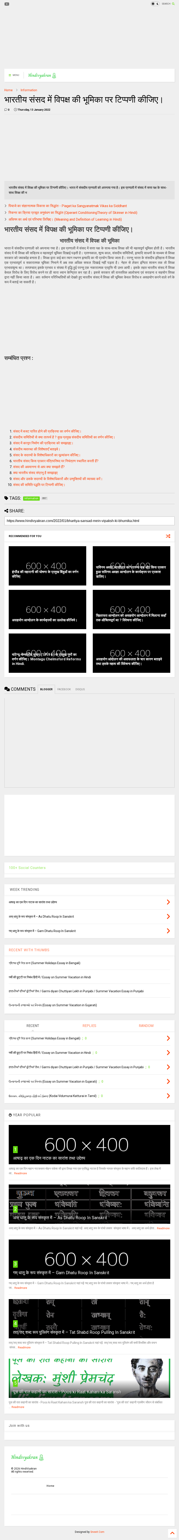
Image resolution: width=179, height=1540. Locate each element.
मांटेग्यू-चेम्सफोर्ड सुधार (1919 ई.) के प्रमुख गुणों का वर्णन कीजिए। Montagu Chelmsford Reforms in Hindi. (46, 659)
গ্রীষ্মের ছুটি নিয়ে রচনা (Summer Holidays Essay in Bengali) (44, 963)
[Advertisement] (89, 38)
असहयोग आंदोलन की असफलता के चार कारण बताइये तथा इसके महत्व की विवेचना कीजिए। (129, 661)
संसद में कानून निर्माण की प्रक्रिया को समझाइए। (43, 443)
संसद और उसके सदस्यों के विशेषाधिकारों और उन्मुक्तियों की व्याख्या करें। (58, 479)
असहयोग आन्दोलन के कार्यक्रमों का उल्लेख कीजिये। (44, 620)
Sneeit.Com (97, 1531)
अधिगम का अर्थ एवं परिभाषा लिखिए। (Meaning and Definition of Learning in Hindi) (65, 219)
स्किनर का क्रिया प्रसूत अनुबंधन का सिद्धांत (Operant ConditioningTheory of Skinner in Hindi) (73, 213)
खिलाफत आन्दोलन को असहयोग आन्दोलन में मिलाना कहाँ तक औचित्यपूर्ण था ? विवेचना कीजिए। (131, 617)
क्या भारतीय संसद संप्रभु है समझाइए (35, 473)
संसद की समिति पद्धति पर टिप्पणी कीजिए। (39, 485)
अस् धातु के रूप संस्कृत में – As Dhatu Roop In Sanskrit (60, 1217)
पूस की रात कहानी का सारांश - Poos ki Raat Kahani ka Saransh (67, 1391)
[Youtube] (6, 4)
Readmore (20, 1173)
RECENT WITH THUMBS (29, 950)
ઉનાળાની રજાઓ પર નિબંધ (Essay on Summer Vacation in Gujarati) (53, 1005)
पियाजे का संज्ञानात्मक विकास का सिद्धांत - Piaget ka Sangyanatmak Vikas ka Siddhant (68, 206)
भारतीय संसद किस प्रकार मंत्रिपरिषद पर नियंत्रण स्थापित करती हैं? (55, 461)
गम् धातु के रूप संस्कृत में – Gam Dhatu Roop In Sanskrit (61, 1272)
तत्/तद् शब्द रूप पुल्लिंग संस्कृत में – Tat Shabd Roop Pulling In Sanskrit (74, 1332)
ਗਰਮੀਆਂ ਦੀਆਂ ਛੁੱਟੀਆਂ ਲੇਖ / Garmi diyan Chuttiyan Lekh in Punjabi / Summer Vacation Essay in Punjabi (76, 991)
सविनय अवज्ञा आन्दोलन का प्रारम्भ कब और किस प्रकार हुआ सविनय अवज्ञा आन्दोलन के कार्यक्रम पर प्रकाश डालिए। (131, 572)
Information (29, 90)
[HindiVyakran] (42, 76)
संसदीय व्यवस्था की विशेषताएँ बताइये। (36, 449)
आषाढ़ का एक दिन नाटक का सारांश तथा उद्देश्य (49, 1158)
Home (8, 90)
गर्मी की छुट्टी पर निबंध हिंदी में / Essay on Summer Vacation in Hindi (50, 977)
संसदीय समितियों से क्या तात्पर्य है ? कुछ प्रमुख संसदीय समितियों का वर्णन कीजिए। (64, 437)
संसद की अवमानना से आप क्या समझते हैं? (39, 467)
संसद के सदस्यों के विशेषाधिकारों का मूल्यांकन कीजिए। (47, 455)
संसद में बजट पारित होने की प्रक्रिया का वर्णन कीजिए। (47, 431)
